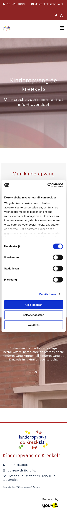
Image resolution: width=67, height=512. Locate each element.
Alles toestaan (33, 304)
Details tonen (47, 294)
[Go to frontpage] (28, 28)
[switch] (58, 257)
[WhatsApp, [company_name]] (61, 15)
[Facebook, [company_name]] (56, 15)
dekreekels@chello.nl (49, 4)
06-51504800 (16, 4)
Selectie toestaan (33, 314)
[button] (33, 372)
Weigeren (33, 324)
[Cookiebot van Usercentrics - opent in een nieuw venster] (48, 185)
